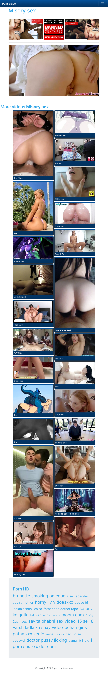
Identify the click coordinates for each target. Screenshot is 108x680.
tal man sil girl (40, 615)
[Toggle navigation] (102, 3)
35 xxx (56, 615)
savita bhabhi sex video (52, 621)
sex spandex (79, 596)
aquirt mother (23, 602)
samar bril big (79, 640)
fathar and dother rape (61, 609)
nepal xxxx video (58, 634)
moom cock (73, 614)
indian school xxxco (27, 609)
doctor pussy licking (46, 640)
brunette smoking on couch (40, 595)
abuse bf (81, 602)
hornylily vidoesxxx (54, 602)
